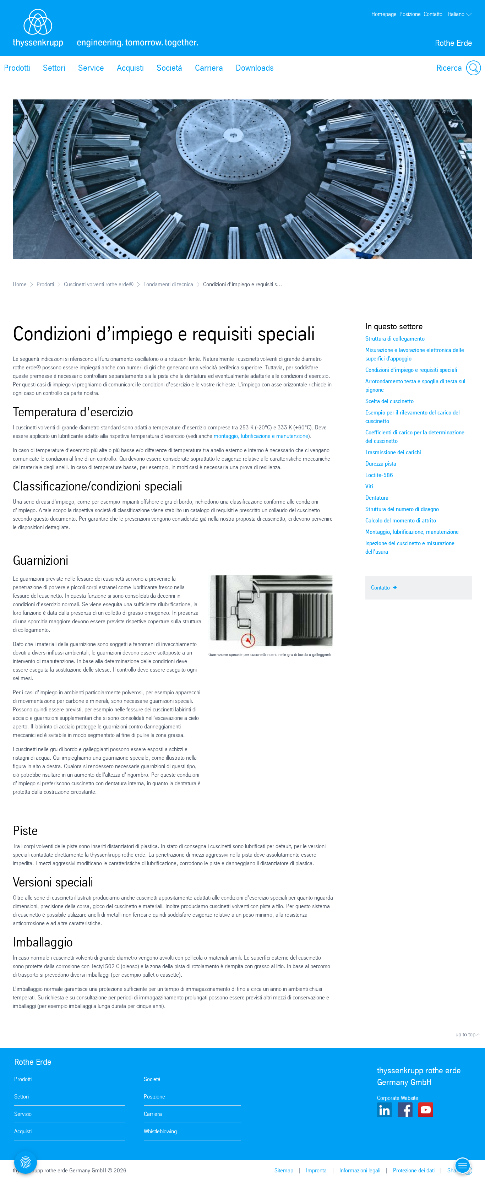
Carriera (209, 68)
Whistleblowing (160, 1131)
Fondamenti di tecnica (168, 284)
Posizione (410, 14)
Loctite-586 (379, 475)
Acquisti (130, 68)
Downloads (255, 68)
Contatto (433, 14)
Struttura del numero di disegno (402, 509)
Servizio (23, 1114)
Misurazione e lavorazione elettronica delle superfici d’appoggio (414, 354)
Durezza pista (380, 463)
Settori (54, 68)
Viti (369, 486)
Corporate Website (397, 1098)
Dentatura (376, 497)
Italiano (456, 14)
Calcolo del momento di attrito (400, 520)
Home (20, 284)
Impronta (316, 1170)
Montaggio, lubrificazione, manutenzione (412, 531)
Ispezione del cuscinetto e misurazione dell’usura (409, 547)
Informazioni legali (359, 1170)
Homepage (384, 14)
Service (91, 68)
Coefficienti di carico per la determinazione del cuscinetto (414, 436)
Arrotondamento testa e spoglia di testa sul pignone (415, 385)
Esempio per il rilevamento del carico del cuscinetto (412, 416)
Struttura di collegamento (395, 338)
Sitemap (283, 1170)
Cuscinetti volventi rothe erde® (98, 284)
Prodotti (45, 284)
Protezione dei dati (414, 1170)
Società (169, 68)
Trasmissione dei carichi (393, 452)
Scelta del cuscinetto (389, 401)
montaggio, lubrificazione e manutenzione (261, 436)
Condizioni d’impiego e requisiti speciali (411, 370)
